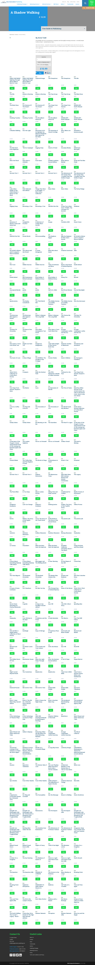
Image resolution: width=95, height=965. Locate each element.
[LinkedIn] (20, 956)
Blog (68, 1)
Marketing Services (34, 4)
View (12, 88)
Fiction (16, 34)
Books (78, 1)
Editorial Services (46, 4)
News (31, 941)
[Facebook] (11, 956)
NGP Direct (56, 4)
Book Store (12, 34)
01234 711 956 (20, 946)
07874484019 (22, 951)
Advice (62, 4)
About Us (64, 1)
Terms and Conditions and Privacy (37, 954)
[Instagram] (14, 956)
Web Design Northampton (73, 963)
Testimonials (70, 4)
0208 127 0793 (22, 949)
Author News (73, 1)
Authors (31, 946)
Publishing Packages (22, 4)
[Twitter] (17, 956)
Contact (77, 4)
